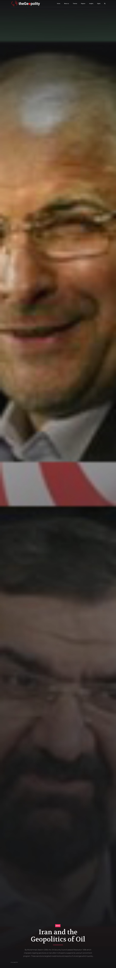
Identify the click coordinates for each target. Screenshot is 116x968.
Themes (75, 3)
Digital (98, 3)
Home (58, 3)
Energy (58, 925)
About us (66, 3)
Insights (91, 3)
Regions (83, 3)
